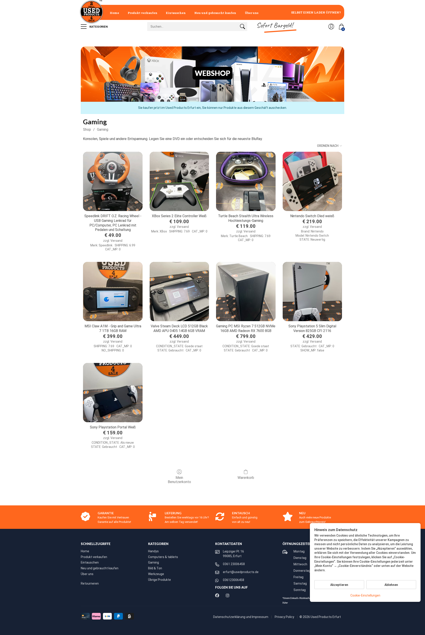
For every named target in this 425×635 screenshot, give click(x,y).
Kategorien (98, 26)
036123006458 (233, 580)
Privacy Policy (285, 617)
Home (114, 13)
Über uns (251, 13)
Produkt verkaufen (142, 13)
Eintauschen (176, 13)
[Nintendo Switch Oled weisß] (312, 181)
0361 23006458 (234, 564)
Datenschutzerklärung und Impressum (241, 617)
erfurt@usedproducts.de (241, 572)
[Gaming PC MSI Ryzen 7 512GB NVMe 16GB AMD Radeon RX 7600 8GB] (245, 291)
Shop (87, 129)
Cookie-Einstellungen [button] (365, 595)
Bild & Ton (155, 568)
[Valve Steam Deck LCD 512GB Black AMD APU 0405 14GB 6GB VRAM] (179, 291)
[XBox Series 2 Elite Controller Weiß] (179, 181)
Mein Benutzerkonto (179, 480)
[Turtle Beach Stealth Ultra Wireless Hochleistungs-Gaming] (245, 181)
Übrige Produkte (159, 579)
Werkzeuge (156, 574)
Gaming (102, 129)
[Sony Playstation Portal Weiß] (112, 392)
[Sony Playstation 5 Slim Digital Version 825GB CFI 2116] (312, 291)
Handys (153, 551)
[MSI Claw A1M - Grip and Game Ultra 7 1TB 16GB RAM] (112, 291)
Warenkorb (246, 478)
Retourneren (90, 583)
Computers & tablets (163, 557)
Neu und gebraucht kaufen (215, 13)
